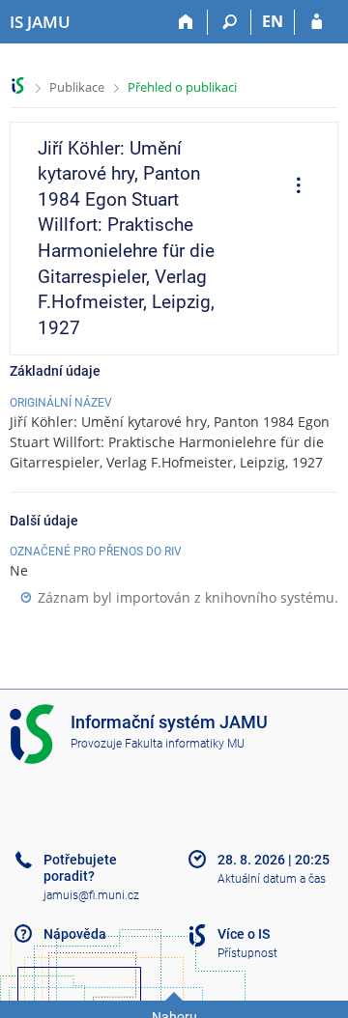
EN (272, 21)
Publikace (76, 87)
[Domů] (186, 22)
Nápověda (75, 934)
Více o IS (244, 934)
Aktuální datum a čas (272, 879)
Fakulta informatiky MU (185, 743)
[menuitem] (292, 187)
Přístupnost (247, 953)
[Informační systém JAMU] (18, 85)
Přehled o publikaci (182, 87)
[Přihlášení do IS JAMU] (316, 22)
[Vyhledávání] (229, 22)
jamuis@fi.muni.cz (91, 895)
